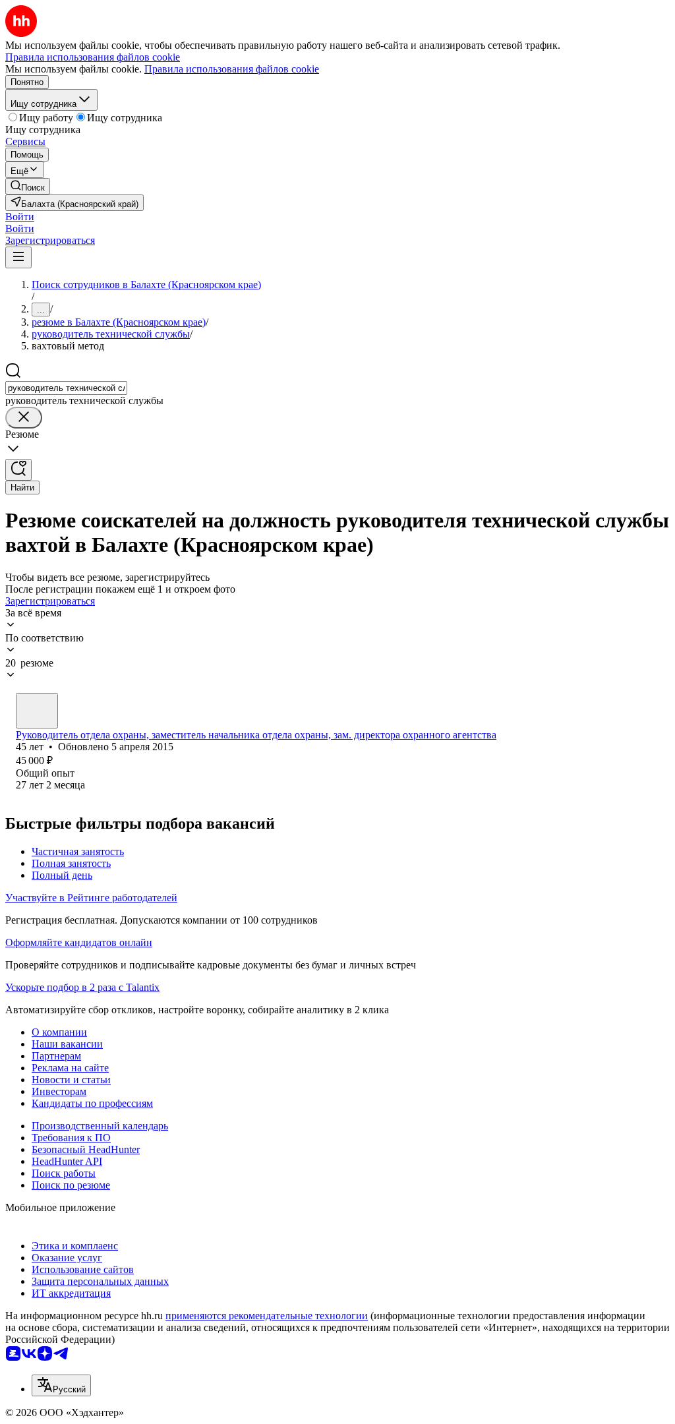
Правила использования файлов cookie (231, 68)
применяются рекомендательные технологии (266, 1315)
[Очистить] (23, 418)
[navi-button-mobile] (18, 257)
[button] (19, 216)
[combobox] (66, 388)
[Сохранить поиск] (18, 470)
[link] (27, 186)
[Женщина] (37, 710)
